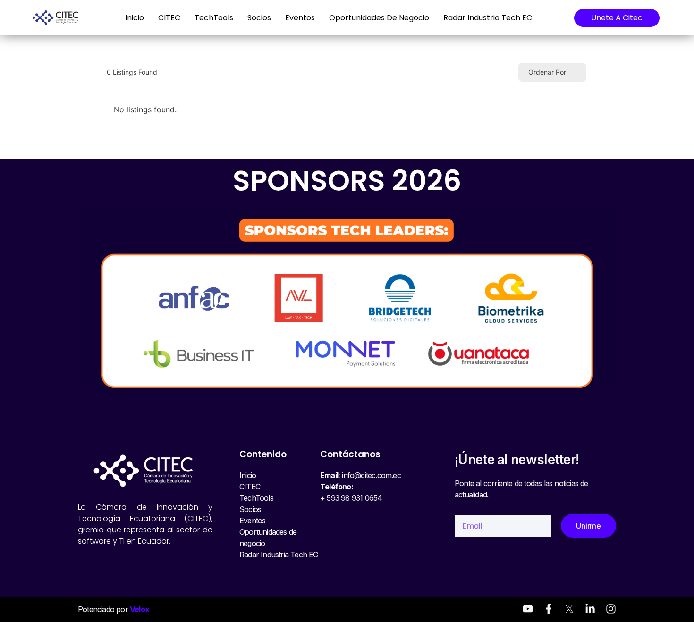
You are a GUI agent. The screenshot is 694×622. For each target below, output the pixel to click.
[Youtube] (528, 609)
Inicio (134, 17)
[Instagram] (611, 609)
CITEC (169, 17)
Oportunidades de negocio (379, 17)
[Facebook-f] (548, 609)
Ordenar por (547, 72)
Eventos (300, 17)
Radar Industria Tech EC (487, 17)
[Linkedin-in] (590, 609)
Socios (259, 17)
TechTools (214, 17)
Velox (139, 609)
